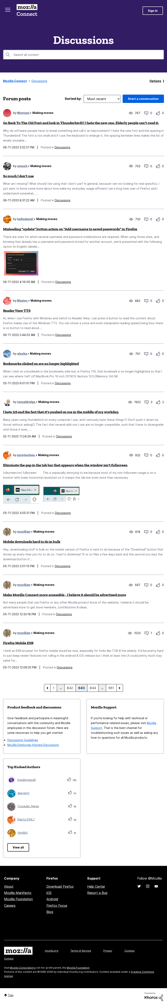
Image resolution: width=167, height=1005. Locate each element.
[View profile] (7, 113)
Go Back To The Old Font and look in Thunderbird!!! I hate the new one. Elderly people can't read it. (81, 123)
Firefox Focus (56, 906)
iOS (49, 893)
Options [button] (155, 81)
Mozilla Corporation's (23, 967)
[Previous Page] (47, 688)
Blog (49, 912)
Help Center (96, 886)
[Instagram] (147, 886)
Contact (8, 958)
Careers (9, 906)
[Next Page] (119, 688)
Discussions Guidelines (22, 740)
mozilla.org (51, 950)
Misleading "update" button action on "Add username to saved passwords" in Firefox (70, 229)
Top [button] (10, 995)
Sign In (153, 10)
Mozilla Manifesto (17, 893)
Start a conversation (143, 98)
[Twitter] (139, 886)
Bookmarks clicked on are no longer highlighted (41, 363)
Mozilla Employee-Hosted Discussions (33, 745)
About (8, 886)
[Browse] (7, 9)
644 (93, 688)
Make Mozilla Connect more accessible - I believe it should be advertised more (64, 595)
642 (70, 688)
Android (52, 899)
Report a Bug (97, 893)
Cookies (129, 950)
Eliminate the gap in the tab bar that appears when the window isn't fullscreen (65, 465)
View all (18, 847)
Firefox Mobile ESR (18, 643)
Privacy (107, 950)
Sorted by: (73, 99)
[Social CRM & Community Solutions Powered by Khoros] (154, 996)
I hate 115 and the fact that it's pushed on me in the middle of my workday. (61, 412)
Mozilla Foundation (18, 899)
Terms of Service (80, 950)
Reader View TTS (17, 310)
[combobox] (83, 54)
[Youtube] (156, 886)
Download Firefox (60, 886)
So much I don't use (18, 176)
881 (111, 688)
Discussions (62, 147)
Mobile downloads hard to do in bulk (31, 541)
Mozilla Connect (26, 10)
